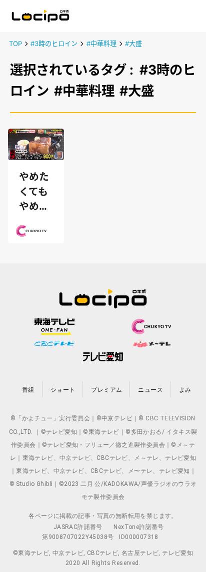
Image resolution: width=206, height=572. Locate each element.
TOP (15, 44)
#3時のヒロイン (54, 44)
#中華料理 (101, 44)
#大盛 (133, 44)
